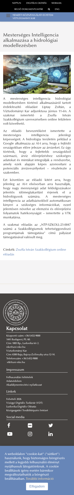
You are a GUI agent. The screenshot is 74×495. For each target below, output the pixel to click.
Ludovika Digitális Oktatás (21, 407)
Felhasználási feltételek (19, 377)
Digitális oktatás (36, 3)
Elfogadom (37, 486)
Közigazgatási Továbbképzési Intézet (27, 410)
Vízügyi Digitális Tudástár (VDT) (24, 403)
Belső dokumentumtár (28, 9)
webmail (57, 3)
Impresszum (15, 370)
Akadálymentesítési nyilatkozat (24, 385)
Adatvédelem (14, 381)
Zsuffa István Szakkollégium (36, 249)
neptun (16, 3)
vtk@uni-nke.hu (16, 362)
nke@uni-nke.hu (15, 347)
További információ (40, 479)
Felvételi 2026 (13, 399)
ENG (57, 9)
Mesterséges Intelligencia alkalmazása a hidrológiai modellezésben (31, 40)
